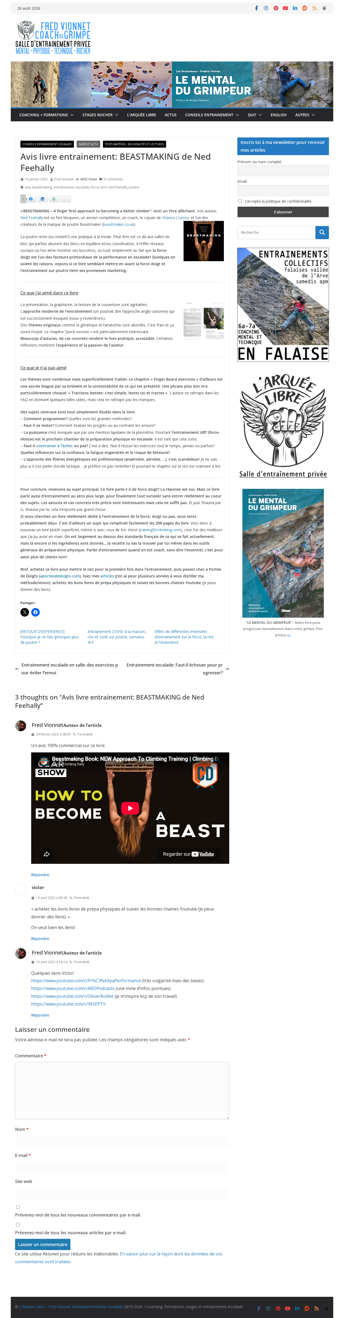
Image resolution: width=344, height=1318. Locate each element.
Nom (22, 1129)
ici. (289, 635)
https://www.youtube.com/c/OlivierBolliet (72, 996)
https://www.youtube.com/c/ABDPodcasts (72, 988)
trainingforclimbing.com (160, 529)
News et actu (88, 144)
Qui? (252, 114)
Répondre (40, 874)
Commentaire (30, 1056)
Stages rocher (98, 114)
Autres (302, 114)
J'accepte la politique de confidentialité (277, 201)
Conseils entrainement (209, 114)
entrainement (63, 187)
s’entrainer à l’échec (54, 445)
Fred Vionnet (64, 179)
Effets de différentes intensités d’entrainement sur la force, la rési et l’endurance (184, 637)
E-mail (23, 1155)
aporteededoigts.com (60, 575)
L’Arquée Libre (141, 114)
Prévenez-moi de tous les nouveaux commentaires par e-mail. (78, 1215)
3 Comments (113, 179)
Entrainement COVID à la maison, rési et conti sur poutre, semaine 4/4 (117, 637)
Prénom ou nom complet (259, 161)
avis (28, 187)
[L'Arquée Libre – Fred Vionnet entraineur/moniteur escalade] (172, 65)
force (95, 187)
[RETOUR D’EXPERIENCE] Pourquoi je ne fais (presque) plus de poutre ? (49, 637)
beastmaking (42, 187)
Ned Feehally (31, 217)
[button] (71, 115)
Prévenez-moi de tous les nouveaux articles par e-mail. (70, 1233)
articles (107, 575)
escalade (82, 187)
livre (104, 187)
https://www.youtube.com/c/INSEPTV (68, 1004)
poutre (134, 187)
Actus (171, 114)
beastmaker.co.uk (118, 224)
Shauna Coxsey (175, 217)
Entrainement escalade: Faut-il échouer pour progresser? (175, 669)
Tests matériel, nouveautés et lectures (134, 144)
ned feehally (118, 187)
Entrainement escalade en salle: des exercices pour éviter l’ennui (70, 669)
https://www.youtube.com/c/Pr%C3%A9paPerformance (86, 981)
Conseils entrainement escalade (47, 144)
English (279, 114)
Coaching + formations (43, 114)
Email (242, 181)
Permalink (85, 734)
